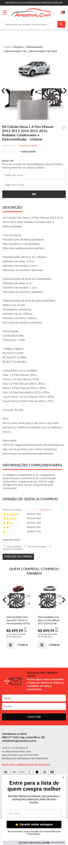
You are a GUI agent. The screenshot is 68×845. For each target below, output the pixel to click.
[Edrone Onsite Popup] (34, 422)
